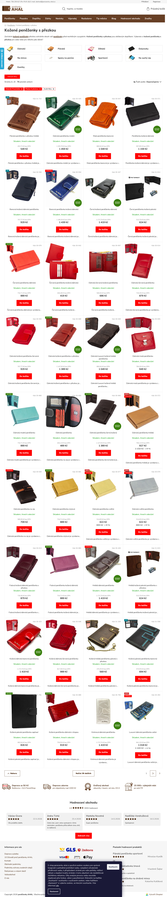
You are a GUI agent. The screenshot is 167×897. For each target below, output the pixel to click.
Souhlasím (113, 867)
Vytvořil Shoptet (156, 894)
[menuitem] (9, 18)
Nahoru (13, 773)
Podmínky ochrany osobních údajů (18, 867)
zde (57, 885)
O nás (6, 878)
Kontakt (7, 861)
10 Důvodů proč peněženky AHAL (18, 857)
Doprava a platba (11, 854)
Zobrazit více (83, 835)
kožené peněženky (21, 36)
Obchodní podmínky (12, 864)
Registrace (156, 2)
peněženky (58, 36)
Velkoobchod (9, 874)
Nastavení (54, 891)
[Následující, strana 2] (153, 773)
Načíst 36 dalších (83, 773)
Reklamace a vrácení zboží (15, 871)
